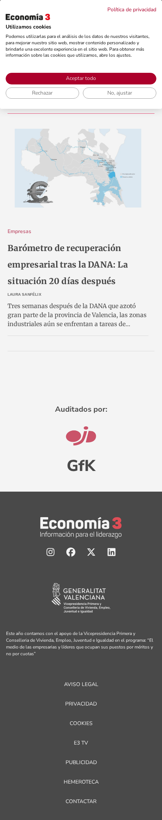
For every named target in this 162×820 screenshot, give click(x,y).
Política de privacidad (131, 9)
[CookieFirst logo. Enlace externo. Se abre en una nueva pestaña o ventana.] (28, 17)
